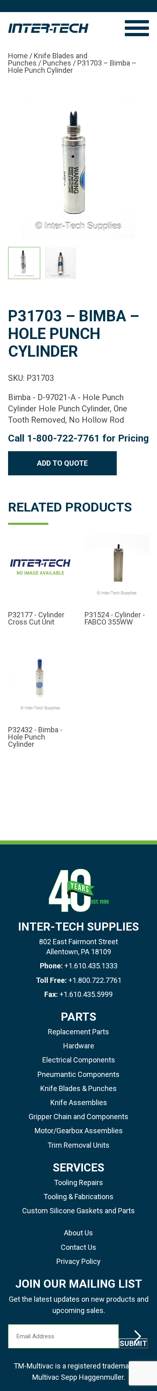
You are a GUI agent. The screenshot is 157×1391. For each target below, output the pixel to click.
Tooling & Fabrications (78, 1196)
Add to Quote (62, 463)
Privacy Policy (78, 1261)
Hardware (78, 1046)
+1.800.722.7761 (95, 980)
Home (18, 55)
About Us (78, 1233)
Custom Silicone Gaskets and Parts (78, 1210)
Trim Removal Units (78, 1145)
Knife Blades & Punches (78, 1088)
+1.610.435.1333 (91, 966)
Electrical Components (78, 1060)
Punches (57, 63)
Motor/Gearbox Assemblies (79, 1130)
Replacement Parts (78, 1031)
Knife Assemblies (78, 1102)
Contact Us (78, 1247)
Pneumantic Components (78, 1074)
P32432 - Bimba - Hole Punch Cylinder (35, 737)
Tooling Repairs (78, 1182)
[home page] (62, 28)
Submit (133, 1343)
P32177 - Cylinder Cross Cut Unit (36, 618)
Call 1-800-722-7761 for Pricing (78, 438)
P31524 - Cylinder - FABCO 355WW (115, 618)
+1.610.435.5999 (86, 994)
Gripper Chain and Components (78, 1116)
